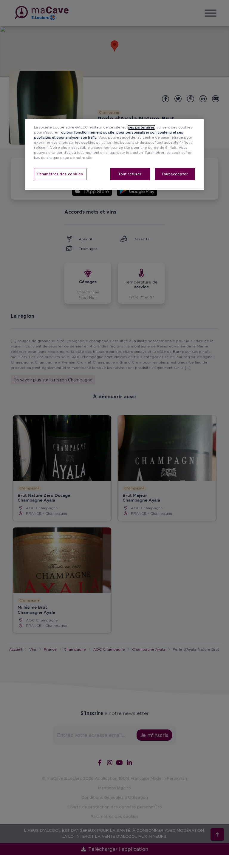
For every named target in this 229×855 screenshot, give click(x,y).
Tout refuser (130, 174)
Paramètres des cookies (60, 174)
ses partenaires (141, 127)
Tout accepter (175, 174)
